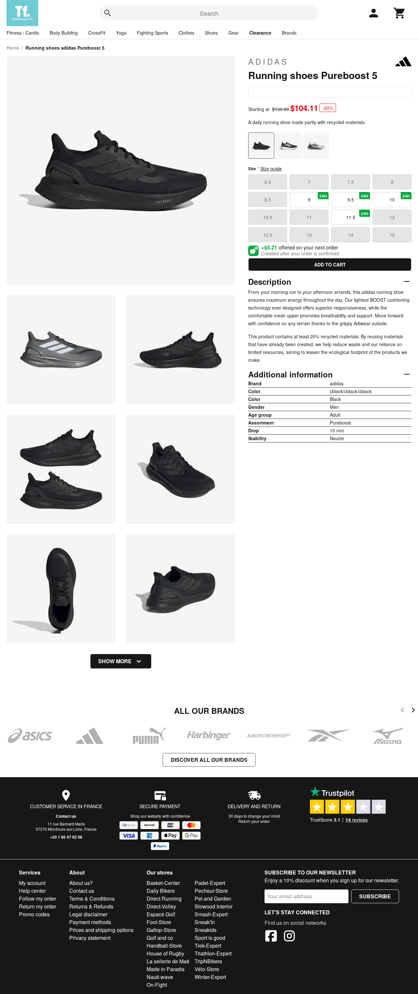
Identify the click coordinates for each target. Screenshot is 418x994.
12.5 (267, 235)
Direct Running (164, 898)
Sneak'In (205, 922)
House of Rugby (165, 953)
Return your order (254, 821)
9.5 (358, 198)
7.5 (350, 182)
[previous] (402, 711)
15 (392, 235)
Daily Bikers (161, 890)
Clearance (260, 32)
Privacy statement (89, 937)
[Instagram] (289, 936)
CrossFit (96, 32)
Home (13, 47)
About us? (81, 883)
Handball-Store (164, 945)
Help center (32, 890)
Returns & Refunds (91, 906)
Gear (233, 32)
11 (309, 217)
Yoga (121, 32)
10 (400, 198)
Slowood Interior (214, 906)
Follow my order (37, 898)
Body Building (64, 32)
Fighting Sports (152, 32)
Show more (115, 661)
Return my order (37, 906)
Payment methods (90, 922)
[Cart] (399, 13)
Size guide (271, 168)
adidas (268, 61)
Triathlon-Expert (213, 953)
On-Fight (157, 984)
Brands (289, 32)
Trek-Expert (208, 945)
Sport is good (210, 937)
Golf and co (160, 937)
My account (32, 883)
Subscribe (375, 896)
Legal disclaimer (88, 914)
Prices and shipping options (101, 930)
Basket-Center (163, 883)
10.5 (267, 217)
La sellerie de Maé (168, 961)
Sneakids (206, 930)
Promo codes (34, 914)
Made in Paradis (166, 969)
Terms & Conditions (92, 898)
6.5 (268, 182)
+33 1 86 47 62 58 (66, 837)
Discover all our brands (209, 759)
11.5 (357, 215)
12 (392, 217)
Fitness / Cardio (23, 32)
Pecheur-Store (211, 890)
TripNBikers (208, 961)
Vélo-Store (207, 969)
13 (309, 235)
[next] (413, 711)
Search (209, 13)
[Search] (107, 13)
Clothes (186, 32)
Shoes (211, 32)
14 (350, 235)
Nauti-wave (160, 977)
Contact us (66, 816)
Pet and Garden (213, 898)
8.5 (268, 199)
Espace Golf (161, 914)
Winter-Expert (210, 977)
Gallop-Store (161, 930)
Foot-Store (159, 922)
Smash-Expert (211, 914)
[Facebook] (271, 936)
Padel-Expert (210, 883)
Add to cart (330, 264)
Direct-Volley (161, 906)
